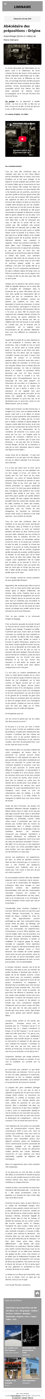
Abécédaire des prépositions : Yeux (29, 1350)
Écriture (9, 1313)
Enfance (17, 1313)
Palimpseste (26, 1355)
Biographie (24, 1310)
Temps (33, 1316)
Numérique (10, 1316)
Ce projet (10, 101)
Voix (14, 1319)
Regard (20, 1316)
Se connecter (16, 1398)
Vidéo (8, 1319)
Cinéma (34, 1310)
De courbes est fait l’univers (11, 1349)
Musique (26, 1313)
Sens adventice (28, 1380)
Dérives (7, 1385)
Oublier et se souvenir (10, 1382)
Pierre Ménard (16, 1396)
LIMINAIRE (22, 7)
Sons (27, 1316)
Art (16, 1310)
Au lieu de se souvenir (12, 1353)
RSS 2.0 (30, 1398)
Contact (24, 1398)
